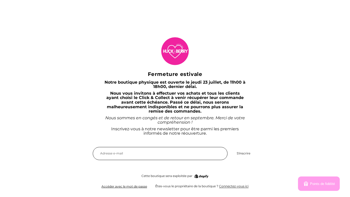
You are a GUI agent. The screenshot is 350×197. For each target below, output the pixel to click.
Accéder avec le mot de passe (124, 186)
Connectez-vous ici (234, 186)
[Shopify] (201, 176)
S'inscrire (243, 153)
